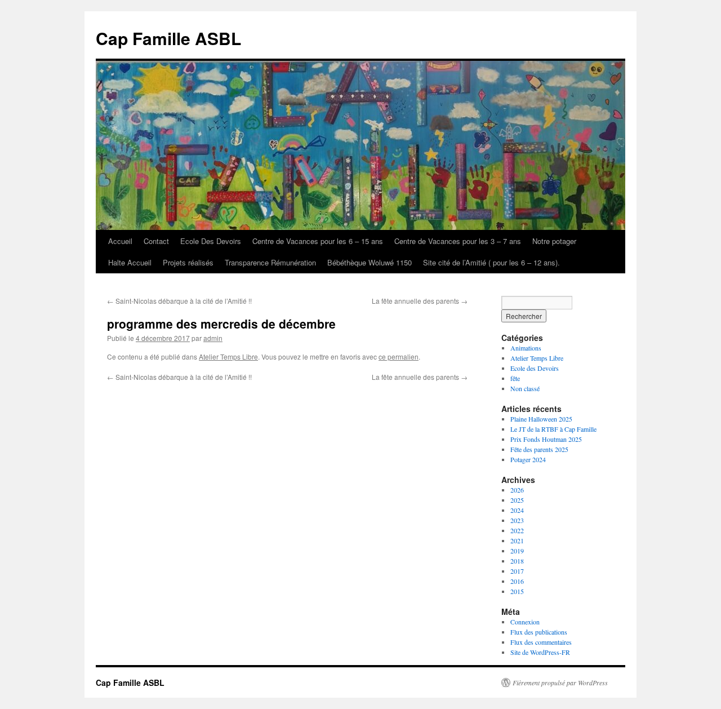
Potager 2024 (528, 459)
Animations (525, 347)
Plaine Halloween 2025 (541, 418)
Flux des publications (538, 631)
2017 (517, 570)
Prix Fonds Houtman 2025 (546, 439)
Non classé (525, 388)
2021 (517, 540)
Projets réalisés (188, 262)
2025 (517, 499)
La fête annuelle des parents (420, 300)
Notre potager (554, 241)
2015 (517, 591)
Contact (156, 241)
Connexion (525, 621)
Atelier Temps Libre (228, 356)
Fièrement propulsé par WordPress (560, 682)
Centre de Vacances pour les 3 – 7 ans (457, 241)
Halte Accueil (130, 262)
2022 (517, 530)
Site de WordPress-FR (540, 652)
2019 (517, 550)
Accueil (120, 241)
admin (212, 338)
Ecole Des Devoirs (210, 241)
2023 (517, 520)
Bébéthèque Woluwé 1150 (369, 262)
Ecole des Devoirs (534, 368)
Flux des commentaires (541, 641)
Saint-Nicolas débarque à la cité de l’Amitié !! (179, 300)
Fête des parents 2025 (539, 449)
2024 (517, 510)
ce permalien (399, 356)
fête (515, 378)
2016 (517, 581)
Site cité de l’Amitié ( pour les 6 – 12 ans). (491, 262)
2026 (517, 489)
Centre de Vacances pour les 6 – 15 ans (317, 241)
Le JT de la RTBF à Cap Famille (553, 428)
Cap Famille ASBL (168, 38)
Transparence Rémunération (270, 262)
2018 (517, 560)
